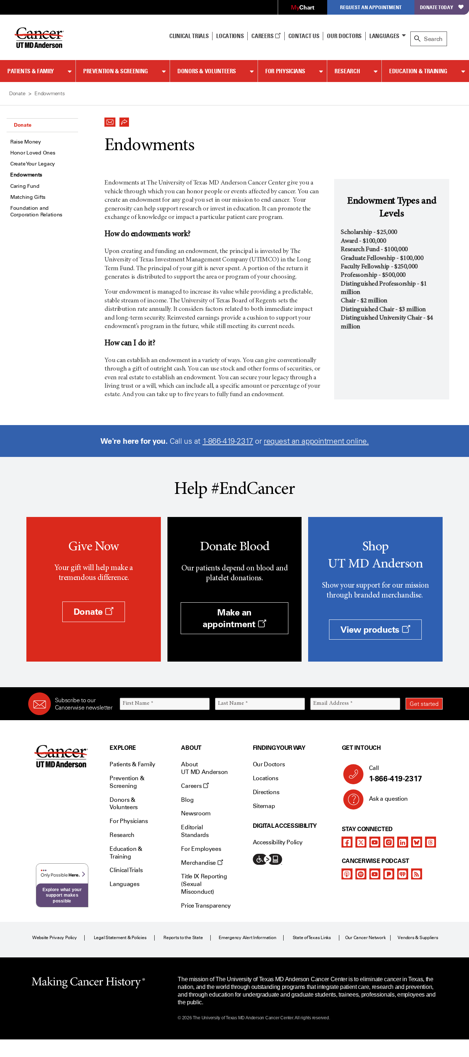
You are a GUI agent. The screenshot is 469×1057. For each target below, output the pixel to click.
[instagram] (389, 842)
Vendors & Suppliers (418, 937)
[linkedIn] (403, 842)
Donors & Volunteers (206, 71)
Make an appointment (230, 618)
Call (395, 773)
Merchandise (199, 862)
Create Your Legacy (32, 164)
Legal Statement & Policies (120, 937)
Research (347, 71)
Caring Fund (25, 186)
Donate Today (436, 7)
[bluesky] (417, 842)
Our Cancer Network (365, 937)
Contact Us (304, 36)
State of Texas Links (312, 937)
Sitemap (264, 806)
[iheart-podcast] (403, 873)
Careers (262, 36)
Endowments (26, 175)
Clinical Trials (188, 36)
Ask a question (388, 798)
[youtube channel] (375, 842)
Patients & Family (30, 71)
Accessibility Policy (278, 842)
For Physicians (285, 71)
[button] (109, 120)
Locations (265, 778)
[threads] (430, 842)
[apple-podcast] (347, 873)
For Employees (201, 848)
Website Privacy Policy (54, 937)
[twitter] (361, 842)
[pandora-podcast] (389, 873)
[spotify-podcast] (361, 873)
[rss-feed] (417, 873)
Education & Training (418, 71)
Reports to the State (183, 937)
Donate (22, 125)
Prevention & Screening (115, 71)
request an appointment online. (316, 441)
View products (371, 629)
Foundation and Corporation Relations (36, 211)
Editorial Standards (194, 831)
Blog (187, 799)
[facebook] (347, 842)
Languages (384, 36)
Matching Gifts (27, 197)
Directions (266, 792)
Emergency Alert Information (247, 937)
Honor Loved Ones (32, 153)
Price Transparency (205, 905)
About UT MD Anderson (204, 768)
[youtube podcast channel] (375, 873)
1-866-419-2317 (228, 441)
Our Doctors (344, 36)
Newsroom (195, 813)
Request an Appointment (371, 7)
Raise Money (25, 142)
